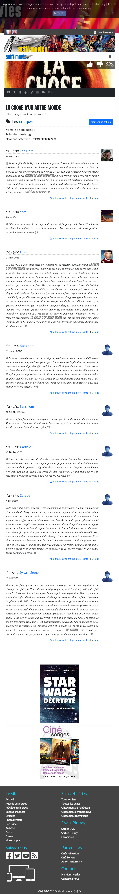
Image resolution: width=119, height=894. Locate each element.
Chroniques (67, 837)
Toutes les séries (70, 804)
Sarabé (25, 496)
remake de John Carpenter (39, 175)
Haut (96, 198)
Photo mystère (14, 820)
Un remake (72, 630)
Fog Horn (26, 151)
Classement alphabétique (75, 808)
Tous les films (69, 799)
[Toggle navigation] (110, 56)
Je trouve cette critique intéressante (70, 198)
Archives (10, 828)
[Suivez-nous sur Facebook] (9, 858)
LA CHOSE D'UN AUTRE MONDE (46, 317)
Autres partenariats (72, 861)
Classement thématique (74, 816)
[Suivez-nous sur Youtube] (25, 858)
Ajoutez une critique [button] (101, 122)
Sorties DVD (68, 829)
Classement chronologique (76, 812)
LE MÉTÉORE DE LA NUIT (34, 192)
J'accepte (59, 13)
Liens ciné (11, 824)
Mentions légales (70, 874)
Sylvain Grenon (29, 573)
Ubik (23, 252)
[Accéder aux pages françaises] (8, 32)
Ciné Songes (68, 857)
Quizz (9, 832)
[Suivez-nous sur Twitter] (17, 858)
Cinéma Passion (70, 853)
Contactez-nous (70, 879)
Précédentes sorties (17, 808)
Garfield (25, 447)
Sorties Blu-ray (69, 833)
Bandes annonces (15, 812)
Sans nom (27, 346)
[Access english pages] (14, 32)
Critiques (10, 816)
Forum (9, 836)
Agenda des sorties (16, 804)
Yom (23, 212)
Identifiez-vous (104, 32)
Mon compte (13, 840)
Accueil (10, 799)
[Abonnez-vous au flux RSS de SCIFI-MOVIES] (34, 858)
